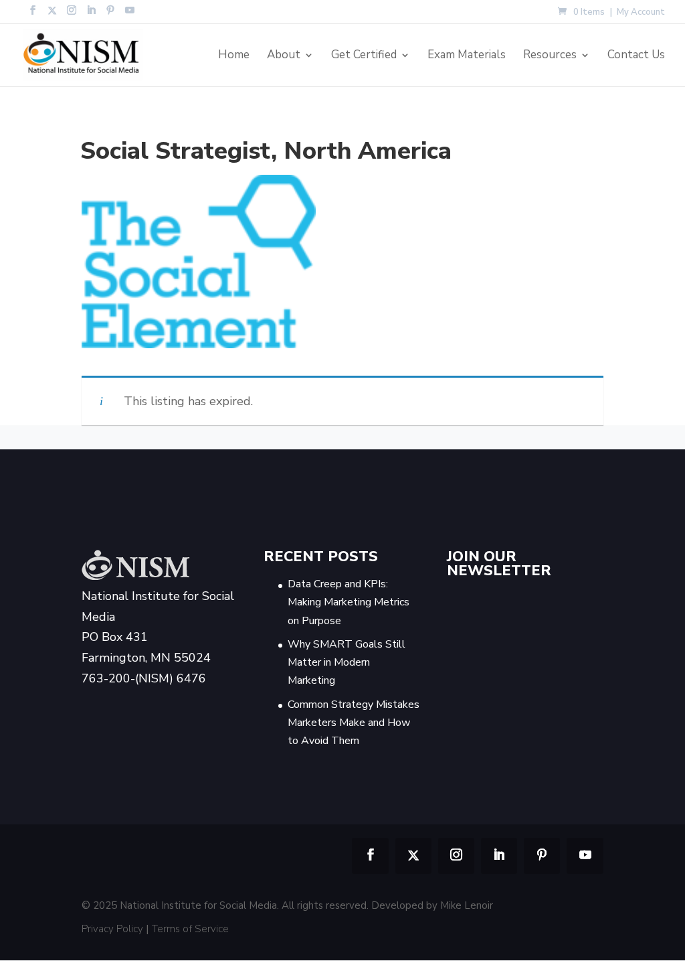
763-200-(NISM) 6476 (144, 678)
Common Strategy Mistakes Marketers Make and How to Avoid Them (353, 722)
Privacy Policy (112, 929)
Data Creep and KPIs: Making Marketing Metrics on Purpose (348, 602)
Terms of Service (190, 929)
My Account (641, 13)
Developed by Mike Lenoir (432, 905)
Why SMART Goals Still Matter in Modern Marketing (346, 662)
